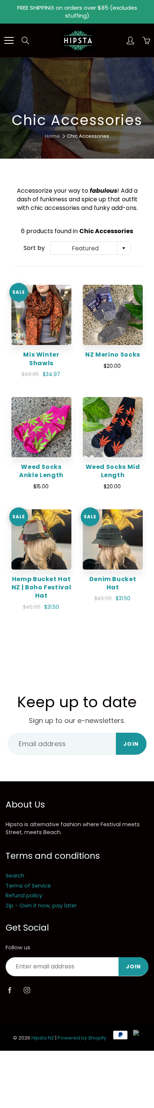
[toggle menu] (8, 40)
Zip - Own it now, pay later (41, 905)
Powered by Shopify (82, 1037)
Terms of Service (28, 885)
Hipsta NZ (42, 1037)
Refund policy (24, 895)
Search (15, 875)
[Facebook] (9, 990)
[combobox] (90, 248)
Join (131, 744)
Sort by (34, 248)
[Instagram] (26, 990)
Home (52, 136)
